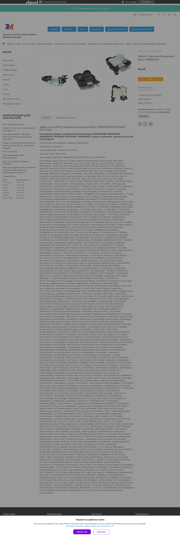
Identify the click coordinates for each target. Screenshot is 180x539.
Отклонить (101, 532)
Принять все (82, 532)
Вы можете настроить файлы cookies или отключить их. (89, 526)
